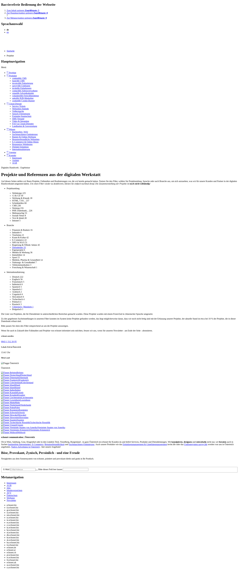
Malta (17, 402)
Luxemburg (25, 400)
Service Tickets (18, 106)
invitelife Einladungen (21, 88)
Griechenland (27, 382)
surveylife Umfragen (21, 86)
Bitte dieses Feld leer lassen (50, 469)
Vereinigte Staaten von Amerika (51, 427)
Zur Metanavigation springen (27, 18)
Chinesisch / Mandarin (22, 307)
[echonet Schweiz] (9, 412)
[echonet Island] (8, 387)
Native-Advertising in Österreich (25, 447)
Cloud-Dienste (14, 104)
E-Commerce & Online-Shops (25, 142)
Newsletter (11, 500)
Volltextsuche (18, 111)
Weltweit (21, 432)
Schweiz (21, 412)
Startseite (11, 51)
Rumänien (23, 410)
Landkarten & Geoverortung (24, 126)
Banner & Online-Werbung (24, 137)
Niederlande (25, 405)
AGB (14, 163)
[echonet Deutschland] (11, 375)
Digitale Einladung (20, 147)
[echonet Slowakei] (9, 415)
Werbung (11, 498)
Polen (17, 407)
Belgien (20, 372)
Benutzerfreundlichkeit (54, 444)
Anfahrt (15, 160)
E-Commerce (37, 444)
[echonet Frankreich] (10, 380)
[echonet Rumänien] (10, 410)
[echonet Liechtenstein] (11, 397)
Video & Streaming (20, 121)
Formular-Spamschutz (21, 116)
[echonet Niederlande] (10, 405)
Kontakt (11, 155)
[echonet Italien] (8, 390)
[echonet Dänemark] (10, 377)
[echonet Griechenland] (11, 382)
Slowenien (23, 417)
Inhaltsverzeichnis (14, 490)
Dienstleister (19, 247)
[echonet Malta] (8, 402)
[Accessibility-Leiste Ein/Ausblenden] (2, 46)
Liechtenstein (27, 397)
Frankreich (24, 380)
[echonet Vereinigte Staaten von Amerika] (19, 427)
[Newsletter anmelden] (37, 470)
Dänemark (23, 377)
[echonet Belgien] (9, 372)
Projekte (11, 73)
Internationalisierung (21, 149)
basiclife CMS (18, 81)
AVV (9, 493)
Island (17, 387)
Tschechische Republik (40, 422)
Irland (17, 385)
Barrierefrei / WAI (20, 132)
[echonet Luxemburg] (10, 400)
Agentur (11, 152)
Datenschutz (12, 495)
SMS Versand (18, 119)
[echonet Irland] (8, 385)
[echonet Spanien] (9, 420)
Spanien (20, 420)
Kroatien (21, 395)
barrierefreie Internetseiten (19, 444)
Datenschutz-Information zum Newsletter (19, 463)
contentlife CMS (19, 78)
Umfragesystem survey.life (195, 444)
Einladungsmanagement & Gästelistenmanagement (145, 444)
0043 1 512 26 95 (9, 341)
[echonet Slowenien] (10, 417)
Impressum (17, 158)
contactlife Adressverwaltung (24, 91)
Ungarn (19, 425)
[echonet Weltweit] (9, 432)
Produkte (12, 76)
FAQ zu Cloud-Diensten (23, 124)
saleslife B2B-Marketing (22, 98)
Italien (18, 390)
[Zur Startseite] (7, 38)
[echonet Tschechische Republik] (15, 422)
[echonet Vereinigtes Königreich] (15, 430)
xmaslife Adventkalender (23, 93)
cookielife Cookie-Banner (23, 101)
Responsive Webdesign (22, 144)
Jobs (9, 488)
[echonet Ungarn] (8, 425)
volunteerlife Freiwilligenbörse (25, 96)
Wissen (11, 129)
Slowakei (22, 415)
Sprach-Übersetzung (21, 114)
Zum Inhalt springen (23, 10)
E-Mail (6, 469)
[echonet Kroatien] (9, 395)
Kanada (20, 392)
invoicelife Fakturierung (22, 83)
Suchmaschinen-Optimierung (25, 134)
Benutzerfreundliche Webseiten (25, 139)
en (8, 32)
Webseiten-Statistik (20, 109)
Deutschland (26, 375)
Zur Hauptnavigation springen (27, 13)
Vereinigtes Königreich (40, 430)
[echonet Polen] (8, 407)
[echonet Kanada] (9, 392)
